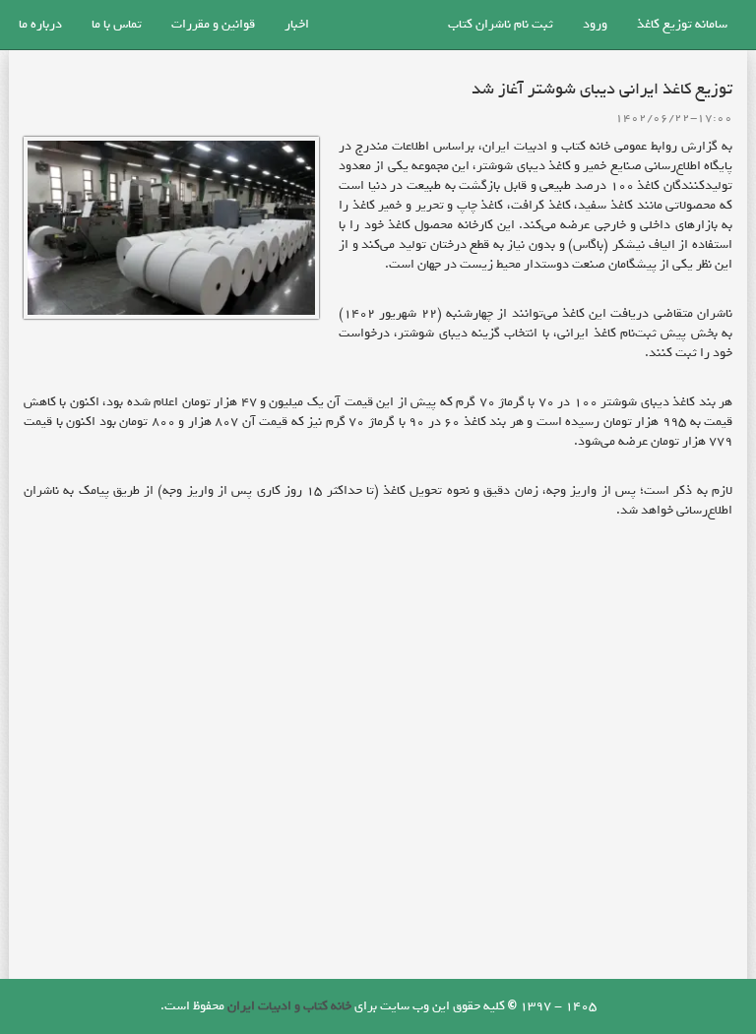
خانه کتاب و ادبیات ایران (289, 1006)
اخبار (296, 24)
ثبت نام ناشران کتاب (500, 24)
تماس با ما (117, 24)
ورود (595, 24)
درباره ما (40, 24)
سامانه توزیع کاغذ (682, 24)
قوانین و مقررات (213, 24)
